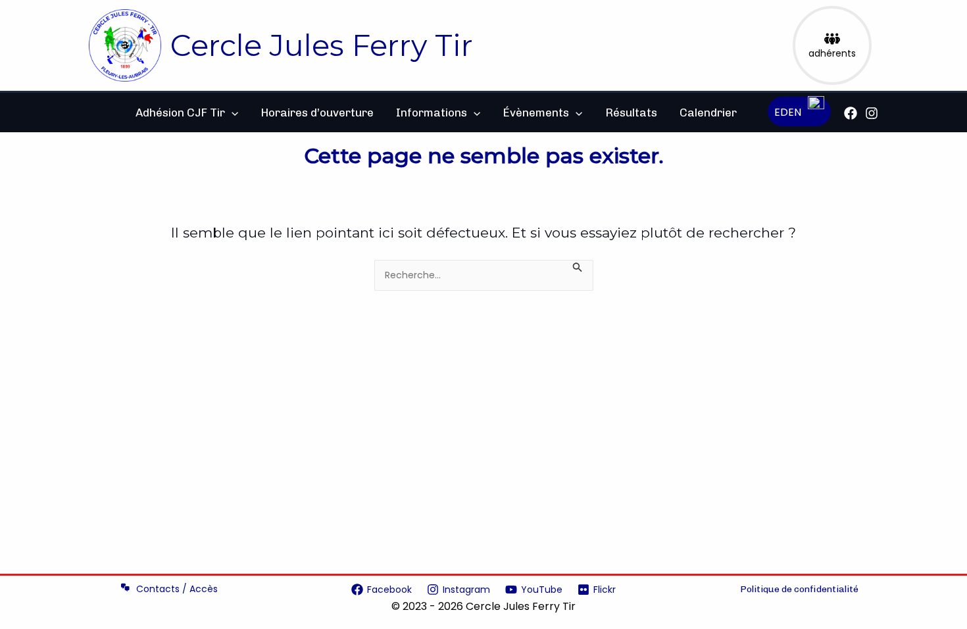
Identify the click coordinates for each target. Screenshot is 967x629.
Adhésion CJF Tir (180, 112)
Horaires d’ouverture (317, 112)
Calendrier (708, 112)
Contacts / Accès (177, 588)
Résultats (631, 112)
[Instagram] (871, 113)
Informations (431, 112)
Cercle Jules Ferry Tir (321, 45)
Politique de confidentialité (799, 589)
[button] (231, 112)
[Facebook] (850, 113)
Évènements (536, 112)
